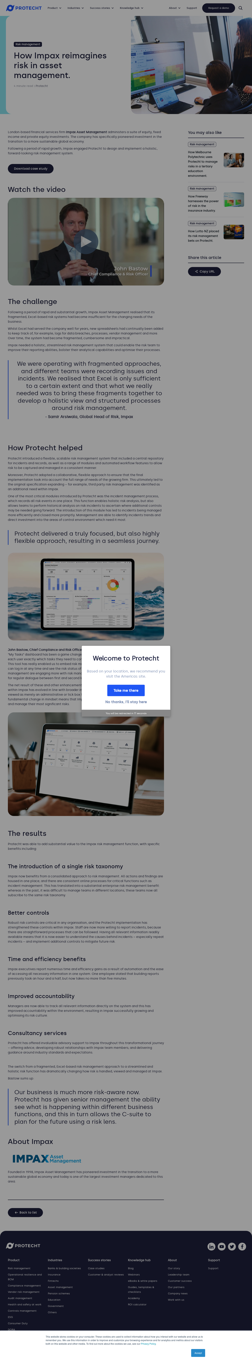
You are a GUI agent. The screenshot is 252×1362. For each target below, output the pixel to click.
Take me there (126, 690)
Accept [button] (198, 1353)
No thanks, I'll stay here (126, 702)
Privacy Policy (148, 1343)
